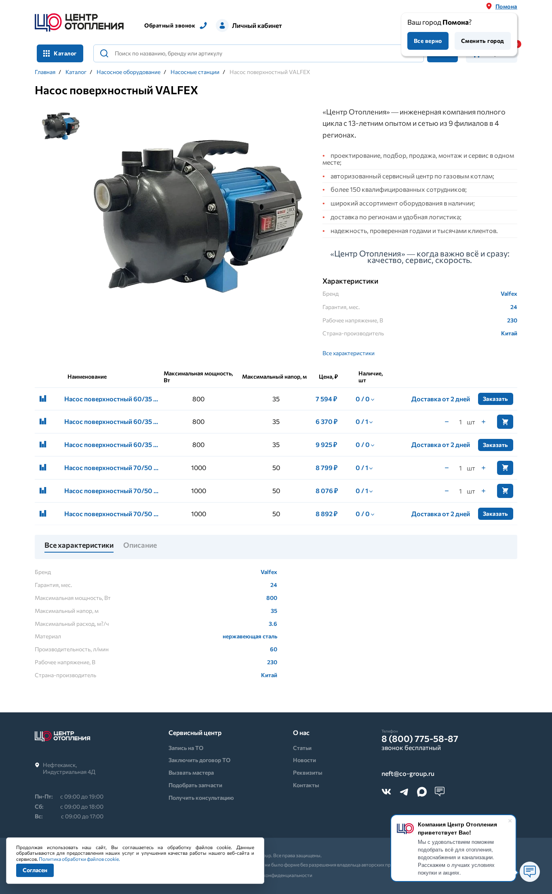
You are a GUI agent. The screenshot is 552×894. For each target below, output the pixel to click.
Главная (45, 72)
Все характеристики (348, 353)
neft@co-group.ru (407, 773)
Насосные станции (195, 72)
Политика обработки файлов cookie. (79, 859)
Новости (304, 759)
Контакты (306, 785)
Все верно (428, 40)
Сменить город (482, 40)
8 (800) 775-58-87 (419, 738)
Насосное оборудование (128, 72)
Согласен (35, 869)
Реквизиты (307, 772)
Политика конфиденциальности (276, 875)
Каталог (75, 72)
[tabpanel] (198, 216)
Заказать (495, 398)
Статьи (302, 747)
